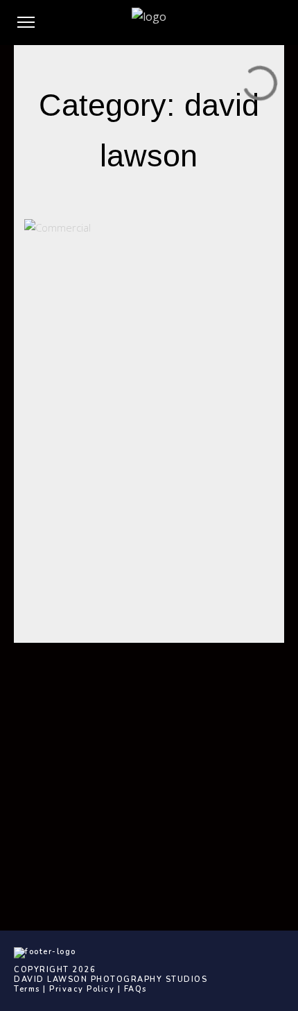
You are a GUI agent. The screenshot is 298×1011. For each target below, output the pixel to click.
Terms (27, 989)
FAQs (135, 989)
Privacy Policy (81, 989)
